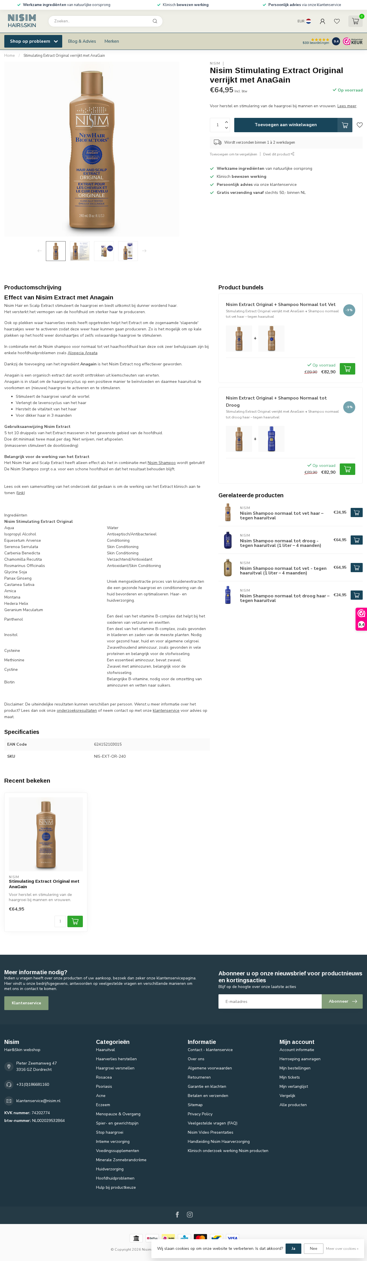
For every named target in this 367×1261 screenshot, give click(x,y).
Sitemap (195, 1105)
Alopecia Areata (82, 353)
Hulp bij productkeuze (116, 1187)
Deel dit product (277, 154)
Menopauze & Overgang (118, 1114)
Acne (101, 1095)
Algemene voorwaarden (210, 1068)
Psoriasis (104, 1086)
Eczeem (103, 1105)
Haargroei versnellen (115, 1068)
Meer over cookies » (342, 1248)
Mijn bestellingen (295, 1068)
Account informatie (297, 1050)
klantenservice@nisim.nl (38, 1101)
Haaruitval (105, 1050)
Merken (111, 41)
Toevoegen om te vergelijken (233, 154)
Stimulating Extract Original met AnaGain (44, 884)
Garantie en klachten (207, 1086)
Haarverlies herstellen (116, 1059)
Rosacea (104, 1077)
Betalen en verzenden (208, 1095)
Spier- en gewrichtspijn (117, 1123)
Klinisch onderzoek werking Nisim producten (228, 1150)
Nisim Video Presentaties (210, 1132)
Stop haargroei (109, 1132)
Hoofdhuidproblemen (115, 1178)
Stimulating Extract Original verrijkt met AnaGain (64, 55)
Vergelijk (287, 1095)
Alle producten (293, 1105)
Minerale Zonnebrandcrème (121, 1160)
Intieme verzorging (113, 1141)
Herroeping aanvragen (300, 1059)
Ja (293, 1248)
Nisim (215, 63)
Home (9, 55)
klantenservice (166, 710)
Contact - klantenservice (210, 1050)
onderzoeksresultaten (77, 710)
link (20, 493)
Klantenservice (26, 1003)
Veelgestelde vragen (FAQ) (212, 1123)
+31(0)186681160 (32, 1084)
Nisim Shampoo (162, 462)
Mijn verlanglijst (294, 1086)
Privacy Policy (200, 1114)
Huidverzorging (110, 1169)
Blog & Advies (82, 41)
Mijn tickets (290, 1077)
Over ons (196, 1059)
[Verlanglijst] (337, 21)
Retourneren (199, 1077)
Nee (313, 1248)
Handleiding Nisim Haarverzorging (219, 1141)
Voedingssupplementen (117, 1150)
